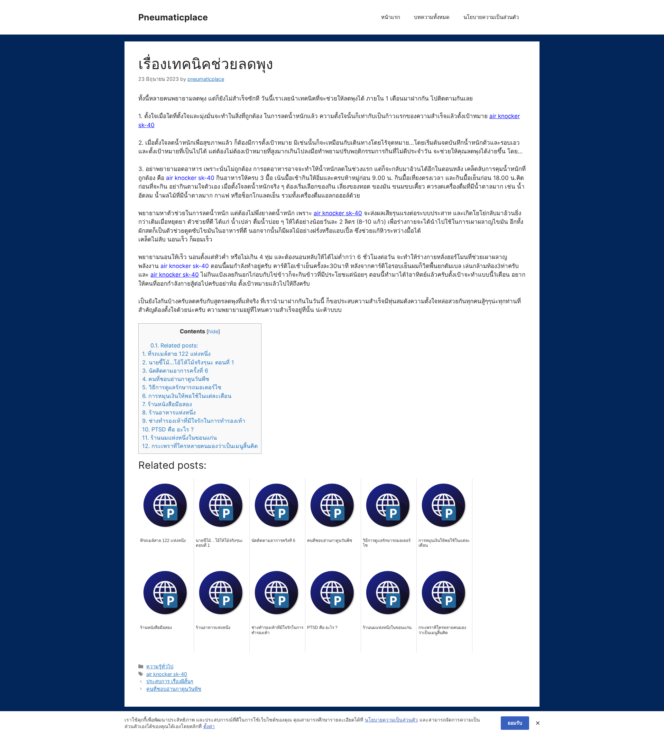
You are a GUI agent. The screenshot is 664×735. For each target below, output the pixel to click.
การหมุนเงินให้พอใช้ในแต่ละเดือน (186, 395)
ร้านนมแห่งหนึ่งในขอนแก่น (179, 437)
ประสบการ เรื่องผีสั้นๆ (169, 681)
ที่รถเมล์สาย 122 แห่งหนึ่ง (176, 353)
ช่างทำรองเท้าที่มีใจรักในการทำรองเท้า (193, 420)
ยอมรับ (515, 723)
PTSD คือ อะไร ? (168, 429)
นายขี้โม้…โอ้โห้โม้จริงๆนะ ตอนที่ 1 (188, 362)
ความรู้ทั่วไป (159, 666)
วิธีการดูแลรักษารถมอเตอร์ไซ (181, 387)
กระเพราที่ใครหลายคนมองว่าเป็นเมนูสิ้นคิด (200, 445)
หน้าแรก (390, 17)
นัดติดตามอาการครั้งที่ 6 (175, 370)
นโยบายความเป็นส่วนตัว (491, 17)
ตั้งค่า (209, 726)
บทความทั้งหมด (432, 17)
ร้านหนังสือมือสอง (167, 404)
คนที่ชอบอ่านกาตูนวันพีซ (175, 378)
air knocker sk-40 (338, 213)
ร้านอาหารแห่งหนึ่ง (169, 412)
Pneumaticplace (173, 17)
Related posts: (174, 345)
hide (213, 331)
